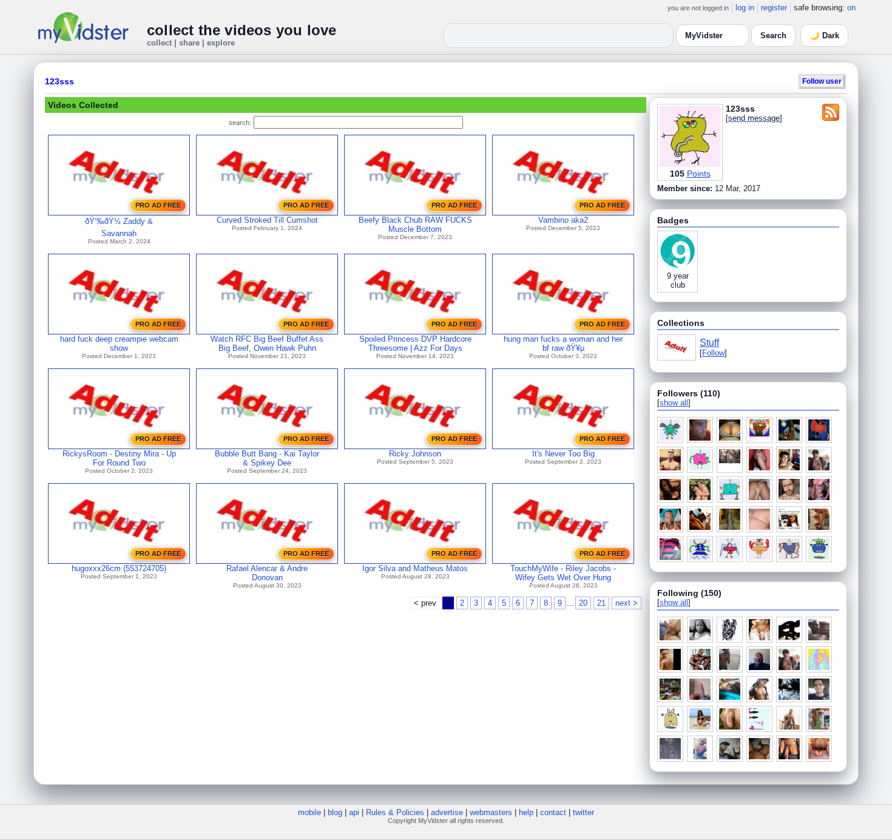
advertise (447, 812)
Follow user (822, 81)
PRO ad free (158, 205)
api (354, 812)
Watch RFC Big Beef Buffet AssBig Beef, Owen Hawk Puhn (267, 343)
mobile (309, 812)
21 (601, 603)
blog (335, 812)
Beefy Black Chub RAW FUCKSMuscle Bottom (415, 224)
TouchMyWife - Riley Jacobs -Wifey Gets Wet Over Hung (563, 573)
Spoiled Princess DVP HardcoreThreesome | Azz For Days (415, 343)
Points (699, 173)
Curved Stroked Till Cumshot (267, 220)
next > (626, 603)
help (526, 812)
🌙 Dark (824, 35)
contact (553, 812)
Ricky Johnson (415, 453)
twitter (583, 812)
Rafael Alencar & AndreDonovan (267, 573)
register (774, 7)
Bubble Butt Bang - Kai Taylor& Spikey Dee (267, 458)
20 (583, 603)
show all (674, 402)
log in (744, 7)
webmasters (491, 812)
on (851, 7)
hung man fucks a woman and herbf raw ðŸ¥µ (563, 343)
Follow (713, 352)
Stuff (709, 342)
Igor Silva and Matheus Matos (415, 568)
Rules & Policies (395, 812)
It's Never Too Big (563, 453)
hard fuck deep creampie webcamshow (119, 343)
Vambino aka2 (563, 220)
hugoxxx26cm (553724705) (119, 568)
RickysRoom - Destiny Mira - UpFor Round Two (119, 458)
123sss (59, 81)
